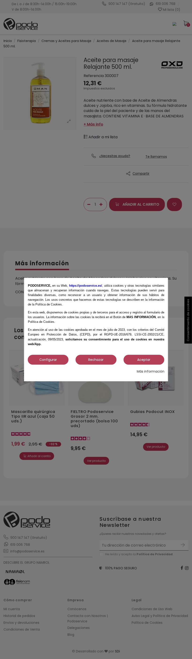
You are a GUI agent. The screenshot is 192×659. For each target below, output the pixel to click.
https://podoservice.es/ (85, 285)
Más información (150, 371)
